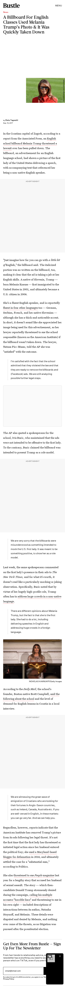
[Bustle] (11, 5)
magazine (48, 875)
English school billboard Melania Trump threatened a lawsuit (30, 143)
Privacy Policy (8, 979)
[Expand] (49, 956)
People (39, 875)
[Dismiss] (59, 956)
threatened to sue (24, 875)
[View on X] (32, 406)
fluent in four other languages (20, 307)
